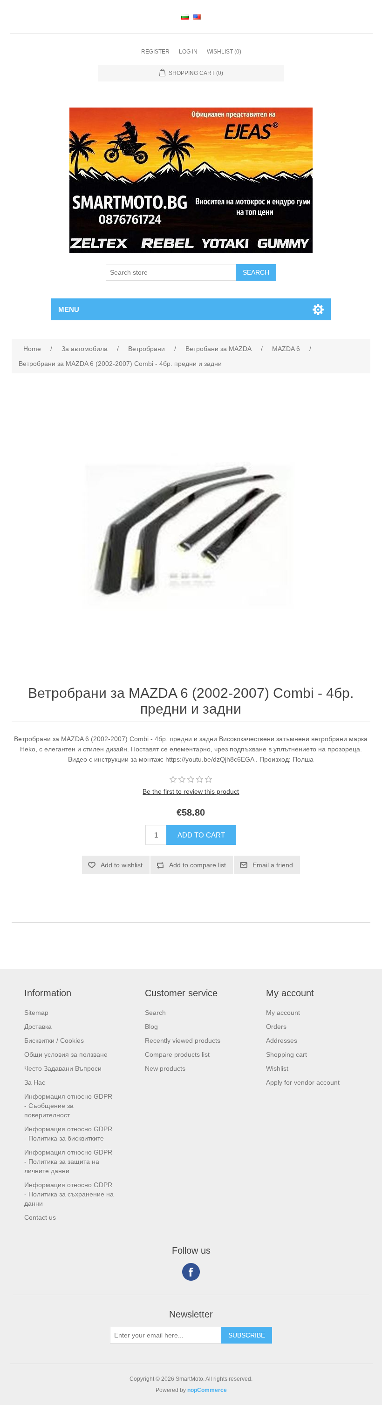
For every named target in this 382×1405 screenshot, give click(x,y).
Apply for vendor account (303, 1082)
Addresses (281, 1040)
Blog (151, 1026)
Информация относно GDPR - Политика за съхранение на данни (69, 1194)
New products (165, 1068)
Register (155, 51)
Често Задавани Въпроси (63, 1068)
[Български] (185, 16)
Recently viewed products (182, 1040)
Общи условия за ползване (66, 1054)
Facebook (191, 1272)
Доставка (38, 1026)
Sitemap (36, 1012)
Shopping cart (286, 1054)
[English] (197, 16)
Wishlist (277, 1068)
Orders (276, 1026)
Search (155, 1012)
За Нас (34, 1082)
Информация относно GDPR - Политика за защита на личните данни (68, 1161)
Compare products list (177, 1054)
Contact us (40, 1217)
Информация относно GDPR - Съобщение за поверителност (68, 1106)
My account (283, 1012)
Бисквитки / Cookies (54, 1040)
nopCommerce (207, 1390)
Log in (188, 51)
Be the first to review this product (191, 791)
